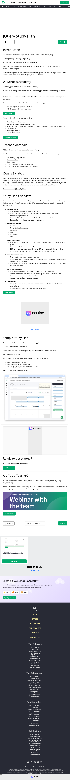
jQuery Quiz (11, 162)
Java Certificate (35, 749)
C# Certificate (35, 753)
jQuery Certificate (35, 747)
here (29, 109)
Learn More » (9, 113)
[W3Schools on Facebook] (37, 567)
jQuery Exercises (12, 160)
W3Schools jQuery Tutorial (16, 158)
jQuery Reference (34, 696)
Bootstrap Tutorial (35, 660)
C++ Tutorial (35, 666)
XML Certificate (35, 754)
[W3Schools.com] (35, 610)
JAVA (44, 6)
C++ (59, 6)
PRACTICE (35, 632)
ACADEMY (41, 766)
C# (64, 6)
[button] (39, 2)
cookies (30, 773)
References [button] (21, 2)
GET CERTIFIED (35, 623)
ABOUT (34, 766)
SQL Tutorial (35, 655)
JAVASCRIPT (22, 6)
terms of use (59, 772)
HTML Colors (34, 691)
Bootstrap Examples (34, 718)
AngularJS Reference (34, 695)
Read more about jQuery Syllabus (14, 189)
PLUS (35, 614)
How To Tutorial (35, 653)
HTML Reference (34, 676)
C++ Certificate (35, 751)
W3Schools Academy (43, 481)
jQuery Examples (34, 725)
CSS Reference (34, 678)
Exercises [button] (32, 2)
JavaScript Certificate (35, 738)
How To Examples (34, 711)
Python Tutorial (35, 657)
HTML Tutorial (35, 647)
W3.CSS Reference (34, 686)
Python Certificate (35, 744)
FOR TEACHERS (35, 628)
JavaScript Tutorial (35, 651)
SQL (30, 6)
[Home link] (3, 2)
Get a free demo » (10, 137)
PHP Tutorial (35, 662)
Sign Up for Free (9, 598)
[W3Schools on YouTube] (28, 567)
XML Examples (34, 724)
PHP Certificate (35, 745)
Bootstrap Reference (34, 687)
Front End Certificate (35, 740)
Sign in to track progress (35, 523)
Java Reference (34, 693)
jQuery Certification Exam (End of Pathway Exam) (23, 166)
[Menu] (2, 6)
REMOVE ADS (35, 329)
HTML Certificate (35, 734)
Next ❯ (62, 42)
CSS (14, 6)
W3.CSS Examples (34, 716)
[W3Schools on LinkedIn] (31, 567)
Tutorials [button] (11, 2)
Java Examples (34, 722)
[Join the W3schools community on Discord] (34, 567)
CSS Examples (34, 707)
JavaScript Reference (34, 680)
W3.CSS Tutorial (35, 658)
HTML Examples (34, 705)
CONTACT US (35, 637)
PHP (50, 6)
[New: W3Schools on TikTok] (42, 567)
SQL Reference (34, 682)
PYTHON (37, 6)
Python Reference (34, 684)
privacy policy (38, 773)
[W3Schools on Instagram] (40, 567)
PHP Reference (34, 689)
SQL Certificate (35, 742)
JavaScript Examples (34, 709)
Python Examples (34, 715)
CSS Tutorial (35, 649)
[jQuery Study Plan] (35, 398)
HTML (8, 6)
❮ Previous (9, 42)
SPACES (35, 619)
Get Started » (9, 468)
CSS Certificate (35, 736)
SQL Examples (34, 713)
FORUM (27, 766)
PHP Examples (34, 720)
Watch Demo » (9, 514)
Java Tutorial (35, 664)
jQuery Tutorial (35, 667)
